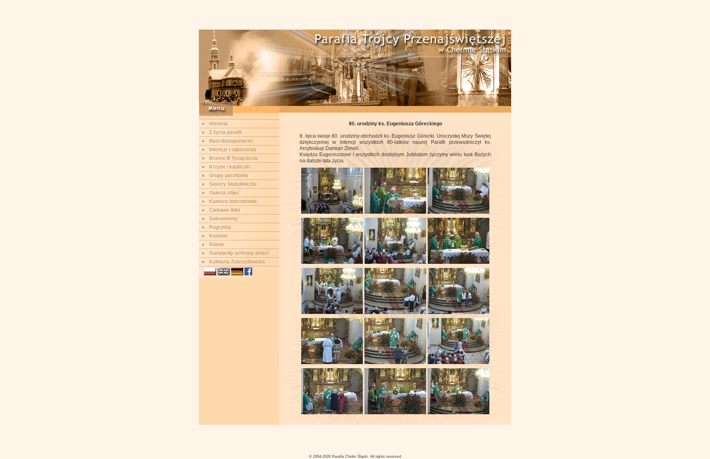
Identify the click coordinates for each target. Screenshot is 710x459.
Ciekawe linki (224, 210)
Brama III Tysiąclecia (233, 158)
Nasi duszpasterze (231, 141)
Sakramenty (223, 218)
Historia (218, 124)
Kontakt (218, 236)
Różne (216, 244)
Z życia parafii (225, 132)
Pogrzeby (220, 227)
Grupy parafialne (228, 175)
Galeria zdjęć (224, 193)
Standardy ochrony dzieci (239, 253)
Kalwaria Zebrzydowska (237, 262)
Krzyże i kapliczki (229, 167)
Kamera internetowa (233, 201)
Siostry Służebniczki (232, 184)
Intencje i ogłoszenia (232, 149)
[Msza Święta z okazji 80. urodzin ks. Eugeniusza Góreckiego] (332, 212)
